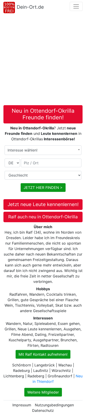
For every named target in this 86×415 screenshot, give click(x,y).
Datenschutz (43, 410)
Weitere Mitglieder (43, 392)
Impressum (21, 405)
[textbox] (43, 150)
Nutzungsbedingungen (54, 405)
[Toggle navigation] (76, 6)
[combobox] (43, 150)
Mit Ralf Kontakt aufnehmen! (43, 354)
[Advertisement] (43, 60)
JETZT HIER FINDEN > (43, 187)
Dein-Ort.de (30, 7)
